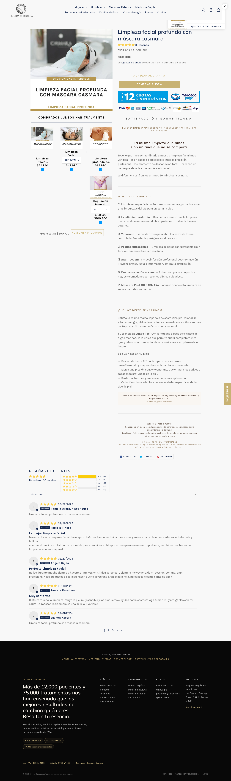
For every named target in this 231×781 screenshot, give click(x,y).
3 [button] (113, 630)
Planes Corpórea (136, 685)
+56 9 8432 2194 (164, 685)
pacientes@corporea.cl (168, 693)
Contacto (104, 689)
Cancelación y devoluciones (107, 699)
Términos (105, 693)
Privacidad (167, 774)
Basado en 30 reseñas (43, 480)
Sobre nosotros (108, 685)
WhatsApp (161, 689)
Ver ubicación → (194, 707)
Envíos (205, 774)
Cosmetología (135, 697)
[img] (48, 504)
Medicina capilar (137, 693)
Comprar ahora (149, 84)
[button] (126, 45)
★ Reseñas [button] (227, 394)
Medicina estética (137, 689)
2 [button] (109, 630)
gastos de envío (131, 62)
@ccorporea (162, 697)
